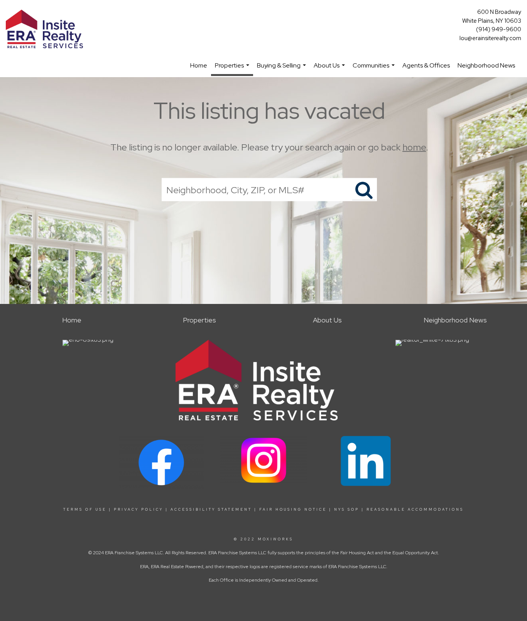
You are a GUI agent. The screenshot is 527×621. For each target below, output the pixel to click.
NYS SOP (346, 509)
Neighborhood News (486, 65)
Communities (375, 69)
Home (198, 65)
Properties (233, 68)
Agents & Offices (426, 65)
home (414, 147)
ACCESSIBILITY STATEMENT (211, 509)
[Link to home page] (46, 29)
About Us (330, 69)
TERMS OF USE (84, 509)
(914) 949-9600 (498, 29)
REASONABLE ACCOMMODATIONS (414, 509)
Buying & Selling (282, 69)
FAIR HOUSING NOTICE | (295, 509)
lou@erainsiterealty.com (490, 38)
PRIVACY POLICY (138, 509)
